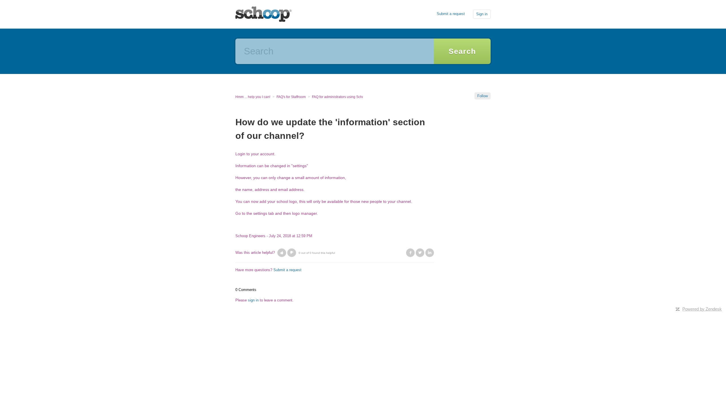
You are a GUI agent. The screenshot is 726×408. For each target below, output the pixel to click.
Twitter (420, 252)
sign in (253, 300)
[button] (281, 252)
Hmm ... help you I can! (252, 97)
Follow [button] (482, 96)
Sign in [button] (481, 14)
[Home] (263, 14)
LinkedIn (429, 252)
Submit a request (451, 14)
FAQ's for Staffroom (291, 97)
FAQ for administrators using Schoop (340, 97)
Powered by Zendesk (702, 309)
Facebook (410, 252)
